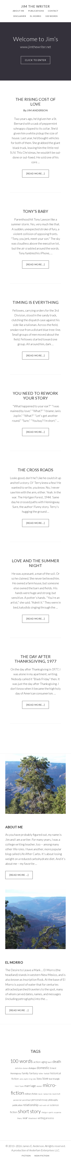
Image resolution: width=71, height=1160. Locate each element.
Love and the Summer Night (35, 563)
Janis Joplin (23, 1079)
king (30, 1079)
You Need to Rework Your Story (35, 395)
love (45, 1078)
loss (39, 1078)
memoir (39, 1086)
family (25, 1073)
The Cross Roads (35, 469)
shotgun (44, 1112)
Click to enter (35, 60)
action (37, 1061)
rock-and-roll (44, 1105)
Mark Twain (19, 1086)
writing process (46, 1118)
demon (25, 1068)
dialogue (32, 1068)
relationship (30, 1105)
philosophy (53, 1100)
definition (18, 1068)
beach (50, 1062)
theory (19, 1118)
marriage (30, 1086)
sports (50, 1112)
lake (34, 1079)
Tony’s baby (35, 211)
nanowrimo (47, 1094)
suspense (57, 1112)
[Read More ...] (21, 876)
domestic (43, 1068)
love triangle (54, 1078)
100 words (21, 1061)
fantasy (33, 1073)
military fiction (31, 1093)
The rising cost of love (36, 101)
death (57, 1061)
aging (44, 1061)
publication (17, 1105)
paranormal (17, 1100)
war (25, 1118)
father (41, 1073)
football (47, 1073)
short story (29, 1111)
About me (14, 827)
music (40, 1094)
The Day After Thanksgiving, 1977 (35, 659)
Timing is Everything (35, 302)
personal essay (39, 1099)
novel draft (56, 1094)
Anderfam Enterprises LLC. (44, 1150)
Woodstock (32, 1118)
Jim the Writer (35, 6)
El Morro (14, 962)
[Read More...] (37, 175)
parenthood (26, 1100)
